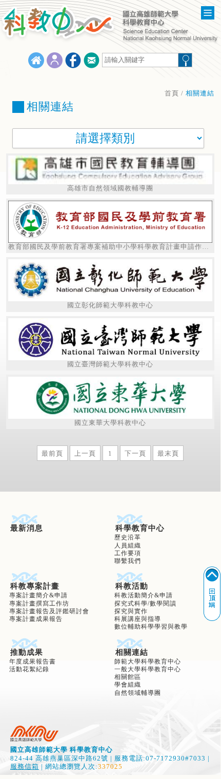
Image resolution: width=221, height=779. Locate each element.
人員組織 (127, 545)
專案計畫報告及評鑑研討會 (49, 611)
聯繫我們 (127, 561)
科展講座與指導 (137, 619)
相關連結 (131, 652)
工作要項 (127, 553)
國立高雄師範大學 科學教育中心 (34, 734)
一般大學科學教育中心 (147, 669)
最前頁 (52, 453)
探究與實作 (131, 611)
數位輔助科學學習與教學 (151, 627)
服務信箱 (24, 766)
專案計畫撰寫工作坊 (39, 603)
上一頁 (85, 453)
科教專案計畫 (34, 586)
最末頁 (168, 453)
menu (207, 13)
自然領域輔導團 (137, 693)
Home (36, 60)
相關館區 (127, 677)
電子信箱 (91, 60)
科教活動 (131, 586)
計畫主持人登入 (55, 60)
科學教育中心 (140, 528)
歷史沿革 (127, 537)
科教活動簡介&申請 (143, 595)
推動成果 (26, 652)
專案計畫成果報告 (36, 619)
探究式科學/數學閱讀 (145, 603)
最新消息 (26, 528)
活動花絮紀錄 (29, 669)
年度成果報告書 (32, 661)
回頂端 (212, 594)
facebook (73, 60)
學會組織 (127, 684)
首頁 (172, 93)
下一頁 (135, 453)
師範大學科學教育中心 (147, 661)
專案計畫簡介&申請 (38, 595)
